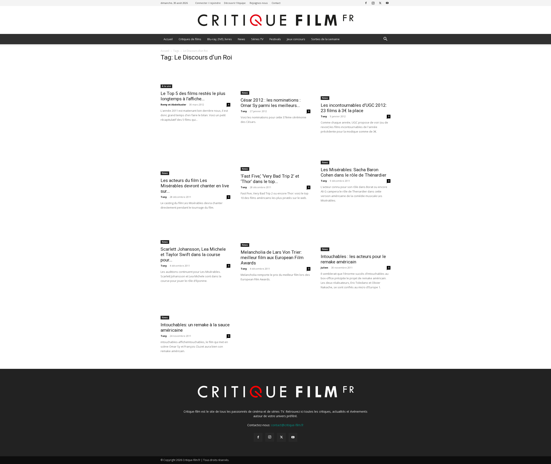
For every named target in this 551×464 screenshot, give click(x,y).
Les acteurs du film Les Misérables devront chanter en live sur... (195, 186)
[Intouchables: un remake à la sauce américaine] (195, 307)
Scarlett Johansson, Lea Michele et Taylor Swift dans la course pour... (193, 255)
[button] (385, 39)
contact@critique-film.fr (287, 425)
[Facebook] (366, 3)
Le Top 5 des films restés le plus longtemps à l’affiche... (193, 96)
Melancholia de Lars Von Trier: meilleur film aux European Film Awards (272, 258)
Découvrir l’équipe (235, 3)
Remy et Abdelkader (173, 104)
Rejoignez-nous (259, 3)
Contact (276, 3)
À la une (166, 86)
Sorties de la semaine (325, 39)
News (241, 39)
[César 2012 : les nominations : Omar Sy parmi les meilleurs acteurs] (275, 80)
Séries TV (257, 39)
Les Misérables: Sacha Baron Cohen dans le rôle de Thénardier (353, 172)
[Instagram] (373, 3)
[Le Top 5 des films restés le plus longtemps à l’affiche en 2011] (195, 77)
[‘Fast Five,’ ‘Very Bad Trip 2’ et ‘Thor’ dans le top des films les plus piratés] (275, 156)
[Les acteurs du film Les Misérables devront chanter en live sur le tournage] (195, 158)
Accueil (168, 39)
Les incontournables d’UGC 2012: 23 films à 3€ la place (354, 108)
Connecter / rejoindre (208, 3)
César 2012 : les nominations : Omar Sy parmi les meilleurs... (270, 103)
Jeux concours (296, 39)
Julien (324, 267)
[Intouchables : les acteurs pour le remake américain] (355, 234)
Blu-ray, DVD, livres (219, 39)
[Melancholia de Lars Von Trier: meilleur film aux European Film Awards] (275, 232)
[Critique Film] (275, 20)
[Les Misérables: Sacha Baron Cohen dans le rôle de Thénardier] (355, 152)
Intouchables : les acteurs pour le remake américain (353, 259)
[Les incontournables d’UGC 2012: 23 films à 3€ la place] (355, 83)
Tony (244, 111)
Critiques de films (190, 39)
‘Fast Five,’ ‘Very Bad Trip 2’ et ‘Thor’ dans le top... (270, 179)
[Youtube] (387, 3)
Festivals (275, 39)
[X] (380, 3)
